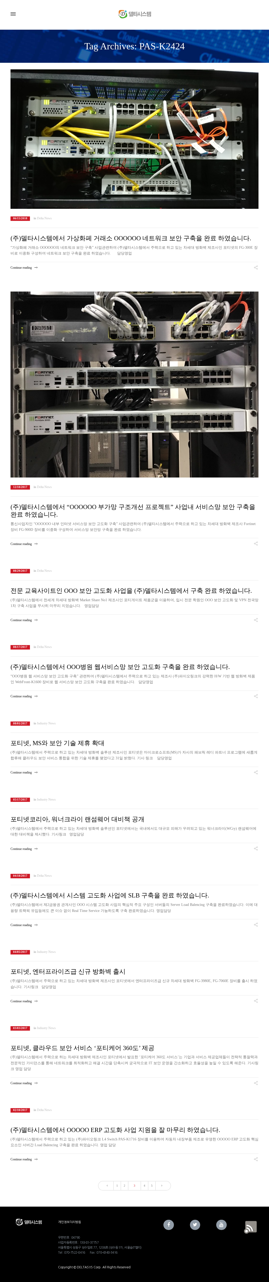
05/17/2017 (20, 799)
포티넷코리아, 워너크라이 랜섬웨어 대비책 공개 (77, 819)
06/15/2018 (20, 218)
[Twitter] (195, 1225)
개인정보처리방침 (69, 1222)
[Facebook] (168, 1225)
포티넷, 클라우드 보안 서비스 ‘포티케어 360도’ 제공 (82, 1048)
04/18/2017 (20, 875)
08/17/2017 (20, 647)
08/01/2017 (20, 723)
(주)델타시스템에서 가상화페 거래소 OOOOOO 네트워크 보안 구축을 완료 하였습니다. (131, 238)
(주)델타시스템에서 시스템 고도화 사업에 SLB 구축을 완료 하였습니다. (110, 895)
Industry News (46, 723)
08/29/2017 (20, 570)
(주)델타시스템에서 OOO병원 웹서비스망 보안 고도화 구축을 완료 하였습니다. (120, 666)
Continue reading (21, 267)
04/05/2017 (20, 952)
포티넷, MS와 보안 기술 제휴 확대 (58, 743)
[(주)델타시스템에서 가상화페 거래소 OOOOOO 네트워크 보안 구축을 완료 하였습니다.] (134, 139)
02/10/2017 (20, 1110)
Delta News (44, 218)
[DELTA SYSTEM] (134, 14)
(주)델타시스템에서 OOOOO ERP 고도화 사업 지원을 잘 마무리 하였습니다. (115, 1130)
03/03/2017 (20, 1028)
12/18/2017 (20, 487)
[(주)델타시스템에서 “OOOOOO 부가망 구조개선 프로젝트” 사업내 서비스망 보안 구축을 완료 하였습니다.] (134, 384)
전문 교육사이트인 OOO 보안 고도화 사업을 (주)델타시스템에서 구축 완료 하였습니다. (131, 590)
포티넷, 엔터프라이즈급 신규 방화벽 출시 (68, 971)
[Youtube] (221, 1225)
